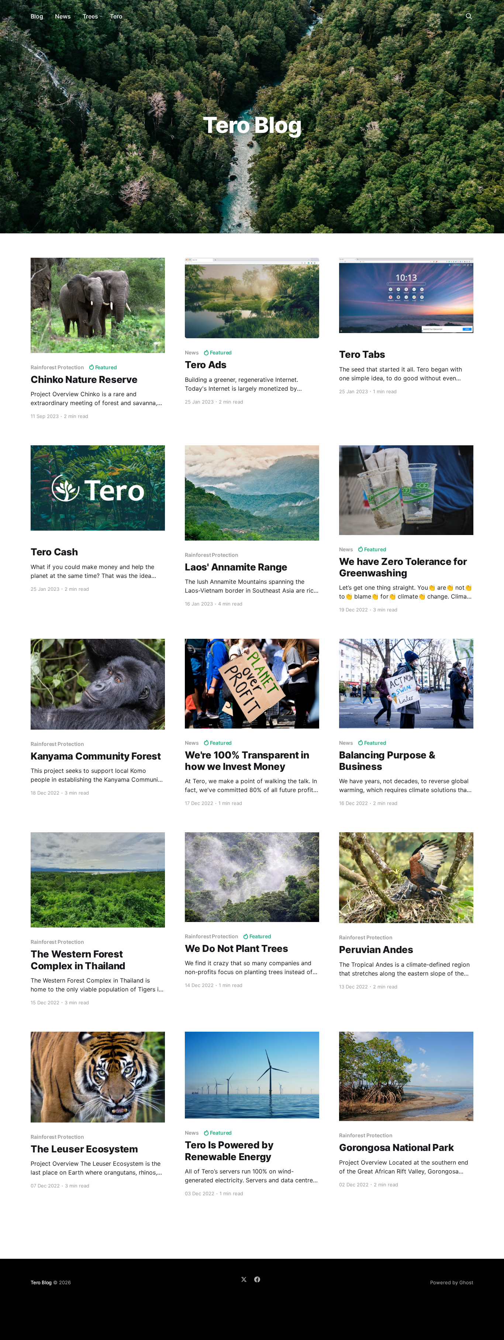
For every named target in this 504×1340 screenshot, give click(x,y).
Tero (116, 16)
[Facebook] (257, 1279)
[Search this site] (469, 16)
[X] (244, 1279)
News (63, 16)
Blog (37, 16)
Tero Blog (41, 1282)
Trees (90, 16)
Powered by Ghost (451, 1282)
